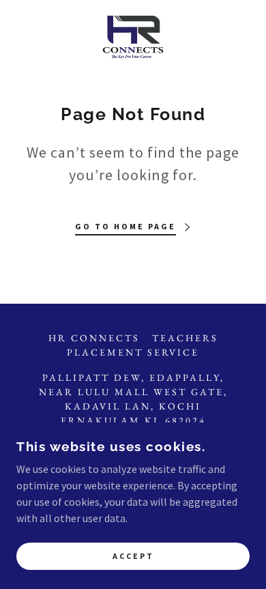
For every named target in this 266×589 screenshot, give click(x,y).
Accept (133, 556)
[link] (133, 38)
